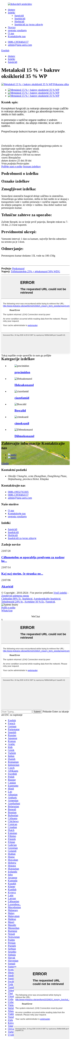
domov (11, 9)
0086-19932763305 (18, 492)
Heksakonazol (24, 385)
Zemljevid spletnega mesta (15, 595)
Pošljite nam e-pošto (11, 166)
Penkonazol (18, 268)
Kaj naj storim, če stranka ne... (22, 573)
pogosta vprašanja (17, 30)
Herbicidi (19, 21)
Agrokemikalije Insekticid (47, 598)
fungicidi (19, 15)
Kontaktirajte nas (17, 36)
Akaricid (7, 586)
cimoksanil (22, 423)
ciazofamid (22, 398)
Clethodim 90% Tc (11, 598)
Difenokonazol (24, 436)
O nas (11, 33)
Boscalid (20, 410)
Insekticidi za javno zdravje (29, 24)
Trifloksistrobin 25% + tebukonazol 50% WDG (35, 271)
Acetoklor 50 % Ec (34, 601)
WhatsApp (7, 610)
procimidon (22, 372)
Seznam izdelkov (32, 166)
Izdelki (11, 12)
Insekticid (27, 598)
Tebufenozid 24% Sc (12, 601)
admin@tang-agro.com (20, 44)
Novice (12, 27)
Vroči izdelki (60, 592)
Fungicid (50, 601)
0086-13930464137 (18, 42)
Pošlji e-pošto (8, 607)
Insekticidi (20, 18)
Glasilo (5, 463)
